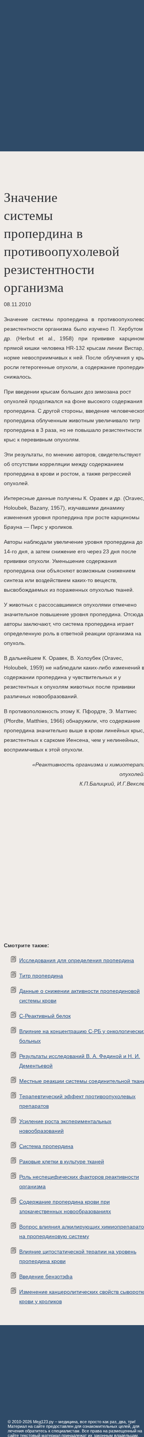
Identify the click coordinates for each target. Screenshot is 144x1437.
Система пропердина (46, 1146)
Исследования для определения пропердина (76, 960)
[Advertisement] (72, 76)
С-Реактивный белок (45, 1016)
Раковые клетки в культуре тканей (61, 1161)
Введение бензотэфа (46, 1276)
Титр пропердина (41, 976)
